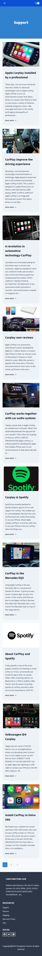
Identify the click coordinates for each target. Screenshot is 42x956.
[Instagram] (13, 934)
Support (6, 907)
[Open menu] (5, 3)
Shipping (6, 915)
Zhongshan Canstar (24, 946)
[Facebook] (4, 934)
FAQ (4, 923)
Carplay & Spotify (17, 497)
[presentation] (21, 54)
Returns (6, 911)
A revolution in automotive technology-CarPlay (18, 250)
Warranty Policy (9, 919)
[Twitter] (9, 934)
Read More (10, 120)
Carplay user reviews (19, 337)
